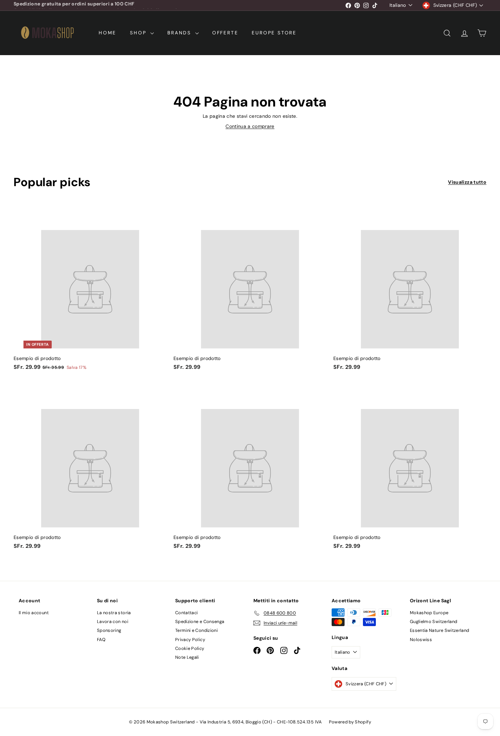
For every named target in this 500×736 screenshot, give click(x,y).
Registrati (301, 376)
